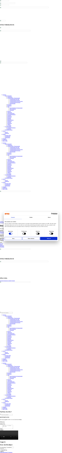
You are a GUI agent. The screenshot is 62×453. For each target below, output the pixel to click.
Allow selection (31, 238)
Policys (1, 244)
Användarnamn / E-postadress (6, 447)
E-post (1, 422)
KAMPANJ (4, 139)
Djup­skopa (9, 105)
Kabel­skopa (9, 116)
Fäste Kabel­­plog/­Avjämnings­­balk (16, 107)
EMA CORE (4, 140)
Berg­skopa (9, 104)
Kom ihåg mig (4, 450)
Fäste (8, 106)
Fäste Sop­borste (13, 109)
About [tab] (49, 217)
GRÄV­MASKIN (8, 95)
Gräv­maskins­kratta (10, 113)
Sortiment (4, 94)
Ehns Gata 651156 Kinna (2, 232)
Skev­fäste (9, 128)
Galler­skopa (9, 112)
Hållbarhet (7, 133)
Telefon (1, 424)
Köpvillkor (2, 246)
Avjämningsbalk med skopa (15, 102)
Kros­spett (9, 117)
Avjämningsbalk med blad (15, 100)
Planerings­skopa (10, 120)
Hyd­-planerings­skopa (11, 114)
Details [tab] (31, 217)
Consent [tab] (13, 217)
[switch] (24, 234)
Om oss (3, 131)
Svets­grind (12, 110)
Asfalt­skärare (9, 97)
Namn (1, 421)
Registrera (10, 452)
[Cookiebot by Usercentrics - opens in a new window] (52, 214)
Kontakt (4, 134)
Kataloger (4, 138)
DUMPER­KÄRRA (8, 129)
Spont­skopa (9, 123)
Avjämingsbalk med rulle (14, 99)
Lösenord (2, 448)
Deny (13, 238)
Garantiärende (7, 136)
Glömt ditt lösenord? (4, 452)
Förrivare (9, 111)
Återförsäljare (7, 137)
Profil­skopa (9, 121)
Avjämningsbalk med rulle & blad (16, 101)
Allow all (49, 238)
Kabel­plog (9, 115)
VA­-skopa (9, 125)
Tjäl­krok (9, 124)
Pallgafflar (9, 118)
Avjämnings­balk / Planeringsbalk (13, 98)
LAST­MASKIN (8, 126)
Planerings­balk (12, 103)
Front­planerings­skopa (11, 127)
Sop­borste (9, 122)
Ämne (1, 428)
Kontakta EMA (8, 135)
